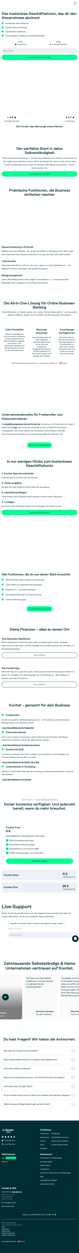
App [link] (15, 427)
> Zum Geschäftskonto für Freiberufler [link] (18, 728)
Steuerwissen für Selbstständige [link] (51, 1158)
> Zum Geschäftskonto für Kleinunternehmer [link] (21, 745)
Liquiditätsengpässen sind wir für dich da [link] (22, 424)
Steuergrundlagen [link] (46, 1162)
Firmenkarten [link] (44, 1133)
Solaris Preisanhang (8, 1233)
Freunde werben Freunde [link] (59, 1145)
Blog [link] (41, 1176)
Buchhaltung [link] (44, 1137)
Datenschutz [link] (6, 1231)
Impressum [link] (5, 1229)
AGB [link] (3, 1227)
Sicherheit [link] (43, 1148)
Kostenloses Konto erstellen (39, 57)
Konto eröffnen (39, 655)
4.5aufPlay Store (9, 1144)
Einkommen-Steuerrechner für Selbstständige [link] (55, 1173)
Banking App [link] (55, 1133)
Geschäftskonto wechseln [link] (60, 1137)
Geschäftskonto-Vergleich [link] (48, 1180)
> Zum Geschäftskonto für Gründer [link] (16, 779)
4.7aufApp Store (9, 1140)
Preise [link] (42, 1145)
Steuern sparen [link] (45, 1165)
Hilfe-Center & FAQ (8, 1206)
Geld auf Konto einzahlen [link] (59, 1141)
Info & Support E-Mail (9, 1202)
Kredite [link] (42, 1141)
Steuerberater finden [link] (47, 1184)
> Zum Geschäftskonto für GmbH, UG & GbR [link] (20, 762)
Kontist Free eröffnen (39, 861)
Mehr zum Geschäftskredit (39, 445)
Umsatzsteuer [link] (44, 1169)
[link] (5, 1162)
